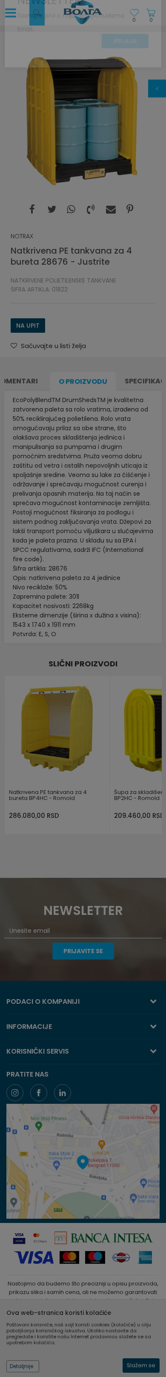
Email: (25, 48)
